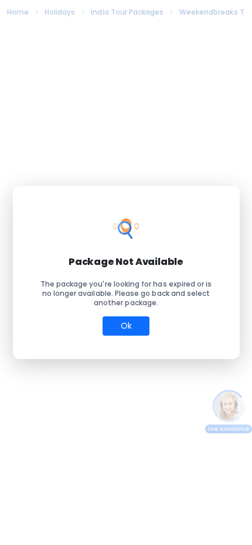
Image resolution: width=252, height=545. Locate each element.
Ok (126, 326)
